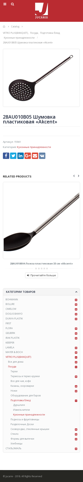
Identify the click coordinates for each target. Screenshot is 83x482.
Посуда (12, 366)
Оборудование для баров (26, 395)
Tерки (14, 371)
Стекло (15, 434)
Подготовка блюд (20, 400)
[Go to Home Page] (4, 26)
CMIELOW (11, 309)
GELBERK (10, 333)
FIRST (8, 323)
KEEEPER (10, 342)
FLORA (9, 328)
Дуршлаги (19, 405)
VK (42, 156)
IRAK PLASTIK (12, 337)
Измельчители (21, 409)
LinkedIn (20, 156)
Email (35, 156)
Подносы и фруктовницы (25, 419)
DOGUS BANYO (14, 313)
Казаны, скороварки (22, 385)
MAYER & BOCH (14, 352)
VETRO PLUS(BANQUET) (18, 357)
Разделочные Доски (22, 424)
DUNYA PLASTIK (14, 318)
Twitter (13, 156)
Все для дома (15, 361)
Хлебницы (16, 443)
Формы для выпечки (22, 438)
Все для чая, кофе (21, 381)
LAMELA (10, 347)
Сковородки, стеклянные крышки (30, 429)
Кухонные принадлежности (34, 147)
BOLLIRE (10, 304)
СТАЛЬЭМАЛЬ (13, 448)
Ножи (14, 390)
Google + (28, 156)
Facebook (6, 156)
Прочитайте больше (43, 275)
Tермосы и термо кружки (25, 376)
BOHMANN (12, 299)
